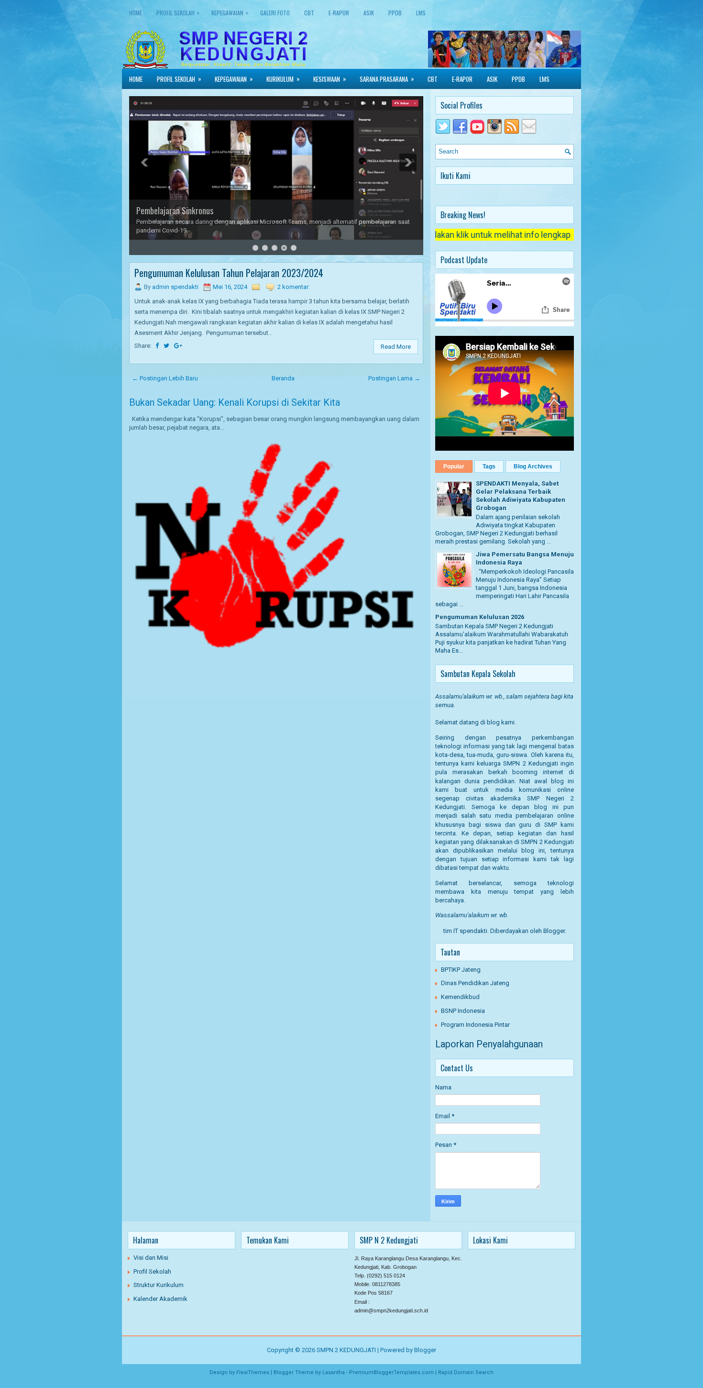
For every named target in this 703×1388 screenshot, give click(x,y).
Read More (396, 346)
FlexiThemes (252, 1372)
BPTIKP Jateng (461, 969)
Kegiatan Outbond (165, 210)
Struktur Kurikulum (158, 1284)
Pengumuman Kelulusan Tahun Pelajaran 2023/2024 (228, 272)
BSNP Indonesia (463, 1010)
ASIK (368, 13)
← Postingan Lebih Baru (165, 378)
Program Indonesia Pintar (475, 1024)
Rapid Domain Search (466, 1372)
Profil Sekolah (177, 12)
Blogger (554, 930)
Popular (453, 466)
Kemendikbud (460, 996)
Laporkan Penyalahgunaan (489, 1044)
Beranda (283, 378)
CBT (309, 13)
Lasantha (333, 1372)
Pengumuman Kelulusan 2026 (479, 617)
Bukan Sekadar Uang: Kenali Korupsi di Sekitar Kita (234, 402)
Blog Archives (533, 466)
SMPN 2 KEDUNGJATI (346, 1350)
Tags (489, 466)
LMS (421, 13)
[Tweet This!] (166, 345)
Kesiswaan (329, 79)
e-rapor (339, 13)
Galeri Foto (275, 13)
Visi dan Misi (150, 1257)
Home (135, 13)
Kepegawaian (229, 12)
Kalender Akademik (160, 1298)
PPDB (395, 13)
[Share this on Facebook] (157, 345)
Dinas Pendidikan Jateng (475, 983)
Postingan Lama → (394, 378)
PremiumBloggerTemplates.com (391, 1372)
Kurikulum (283, 79)
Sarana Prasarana (387, 79)
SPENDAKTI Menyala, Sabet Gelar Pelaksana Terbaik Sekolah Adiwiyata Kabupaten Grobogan (520, 495)
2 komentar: (293, 286)
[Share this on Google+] (178, 345)
